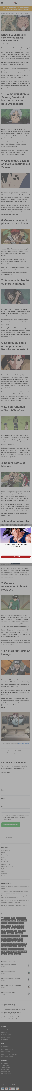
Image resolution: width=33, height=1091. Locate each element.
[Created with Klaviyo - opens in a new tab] (15, 564)
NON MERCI (15, 560)
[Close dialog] (31, 527)
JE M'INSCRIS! (16, 556)
